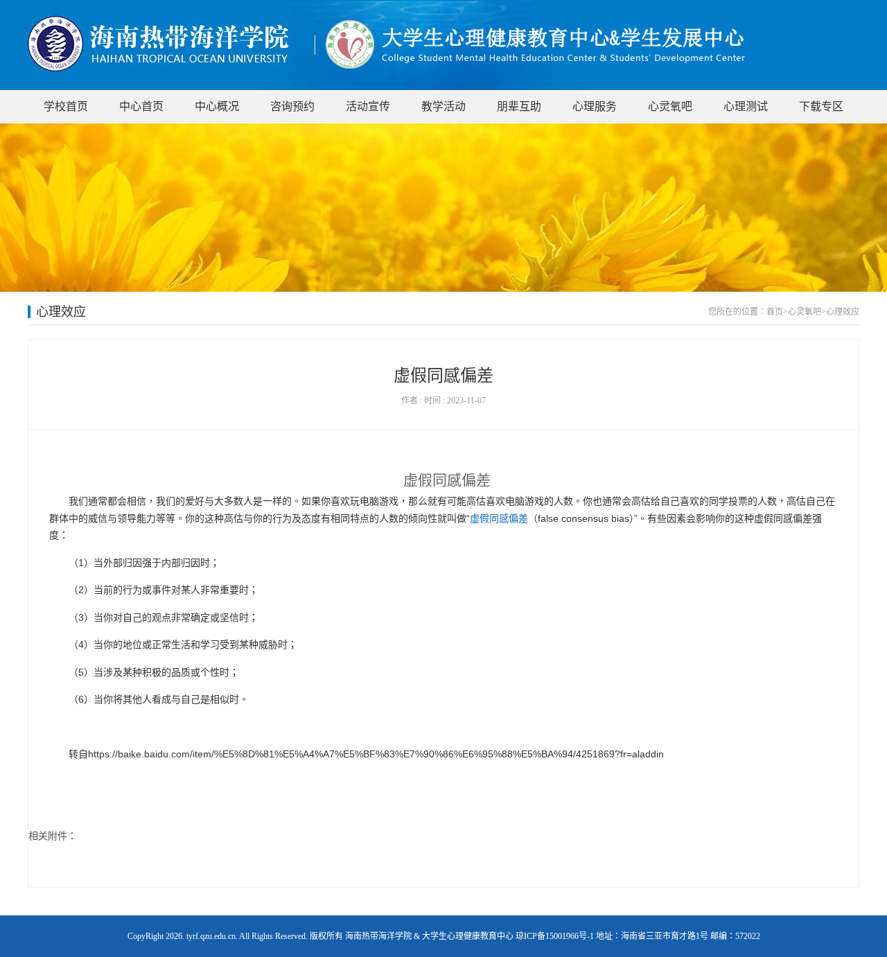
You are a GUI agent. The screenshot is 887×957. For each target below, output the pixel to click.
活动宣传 (368, 106)
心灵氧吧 (670, 106)
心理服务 (594, 106)
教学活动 (443, 106)
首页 (774, 312)
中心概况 (217, 106)
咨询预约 (292, 106)
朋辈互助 (519, 106)
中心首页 (141, 106)
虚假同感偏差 (499, 518)
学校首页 (66, 106)
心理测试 (745, 106)
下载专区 (821, 106)
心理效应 (842, 312)
